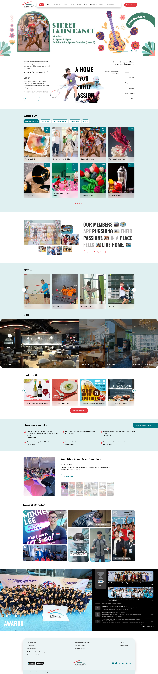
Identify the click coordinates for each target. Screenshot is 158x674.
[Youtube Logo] (126, 663)
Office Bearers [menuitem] (31, 645)
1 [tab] (101, 51)
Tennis (27, 306)
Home (42, 5)
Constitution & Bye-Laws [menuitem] (34, 655)
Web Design (120, 672)
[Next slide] (136, 50)
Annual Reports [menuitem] (31, 648)
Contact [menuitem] (122, 642)
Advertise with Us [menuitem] (80, 648)
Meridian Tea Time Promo (93, 403)
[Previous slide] (131, 50)
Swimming (85, 306)
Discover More (68, 476)
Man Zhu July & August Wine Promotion (121, 403)
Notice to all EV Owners (72, 442)
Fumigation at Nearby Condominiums (115, 442)
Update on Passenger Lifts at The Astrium (40, 442)
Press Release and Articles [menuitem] (82, 642)
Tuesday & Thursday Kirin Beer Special (36, 403)
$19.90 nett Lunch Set (65, 403)
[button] (24, 290)
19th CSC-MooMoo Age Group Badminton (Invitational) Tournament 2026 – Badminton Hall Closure (42, 433)
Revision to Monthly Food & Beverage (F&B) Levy (80, 431)
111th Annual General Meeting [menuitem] (36, 651)
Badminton (113, 306)
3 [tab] (113, 51)
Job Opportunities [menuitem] (80, 645)
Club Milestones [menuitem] (31, 642)
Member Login (130, 5)
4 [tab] (119, 51)
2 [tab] (107, 51)
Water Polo (57, 306)
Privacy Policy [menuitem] (124, 645)
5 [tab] (125, 51)
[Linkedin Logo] (130, 663)
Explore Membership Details (95, 252)
